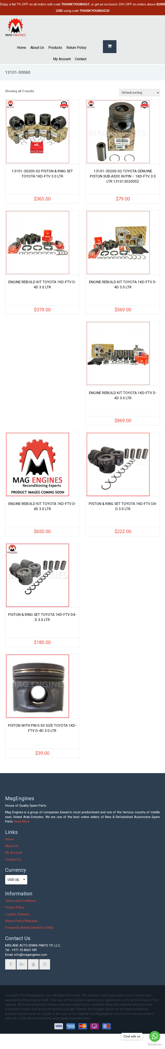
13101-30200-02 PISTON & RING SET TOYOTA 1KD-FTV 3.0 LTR (42, 173)
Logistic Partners (17, 914)
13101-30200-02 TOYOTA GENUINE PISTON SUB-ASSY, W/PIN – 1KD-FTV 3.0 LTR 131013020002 (123, 176)
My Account (13, 853)
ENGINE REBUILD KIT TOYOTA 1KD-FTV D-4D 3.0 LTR (42, 284)
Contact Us (13, 859)
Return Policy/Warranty (21, 921)
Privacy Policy (14, 907)
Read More (21, 821)
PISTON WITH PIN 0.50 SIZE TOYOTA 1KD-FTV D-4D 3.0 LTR (42, 728)
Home (9, 839)
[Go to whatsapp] (154, 1036)
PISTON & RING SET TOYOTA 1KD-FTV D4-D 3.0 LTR (123, 506)
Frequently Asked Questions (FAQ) (29, 928)
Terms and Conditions (20, 901)
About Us (11, 846)
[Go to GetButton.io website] (155, 1044)
